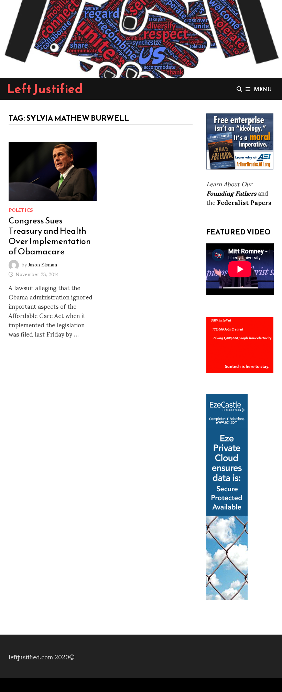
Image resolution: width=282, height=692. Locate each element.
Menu (263, 88)
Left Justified (45, 88)
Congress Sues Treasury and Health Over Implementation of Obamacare (50, 236)
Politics (21, 209)
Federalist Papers (244, 202)
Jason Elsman (42, 264)
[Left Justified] (141, 38)
